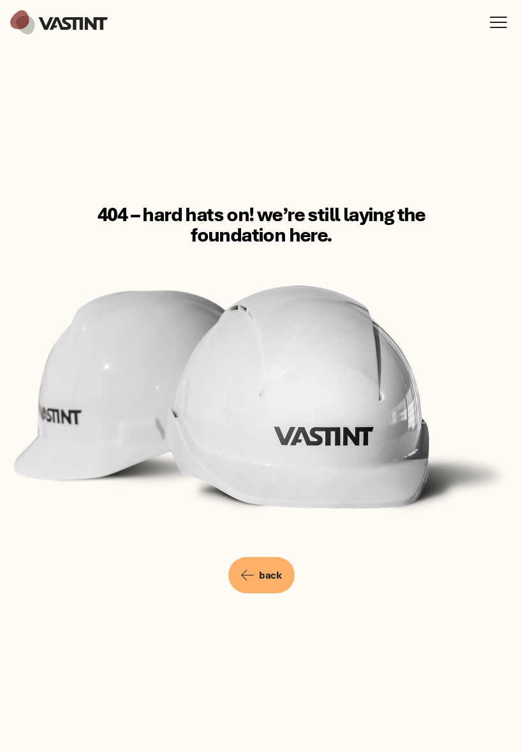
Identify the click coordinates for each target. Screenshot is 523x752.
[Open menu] (501, 22)
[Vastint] (59, 22)
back (270, 574)
